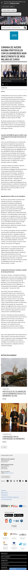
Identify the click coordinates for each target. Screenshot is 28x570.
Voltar (4, 447)
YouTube (23, 481)
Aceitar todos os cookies (9, 10)
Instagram (11, 481)
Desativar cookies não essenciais (11, 14)
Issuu (20, 481)
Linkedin (7, 481)
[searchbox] (14, 28)
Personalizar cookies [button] (8, 6)
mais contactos (5, 477)
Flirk (26, 481)
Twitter (14, 481)
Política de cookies (14, 3)
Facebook (17, 481)
